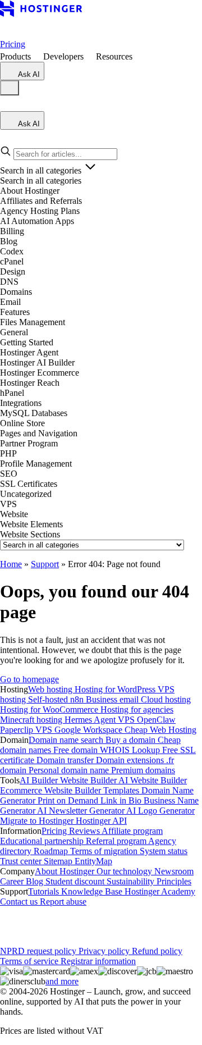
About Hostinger (66, 871)
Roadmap (52, 851)
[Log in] (6, 106)
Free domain (76, 750)
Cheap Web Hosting (160, 729)
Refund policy (157, 951)
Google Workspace (89, 729)
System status (163, 851)
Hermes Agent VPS (101, 719)
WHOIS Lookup (131, 750)
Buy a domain (131, 740)
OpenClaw (156, 719)
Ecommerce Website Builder (51, 790)
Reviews (85, 831)
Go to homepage (29, 679)
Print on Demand (69, 800)
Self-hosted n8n (57, 699)
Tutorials (44, 891)
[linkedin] (9, 922)
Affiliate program (132, 831)
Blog (35, 881)
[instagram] (45, 922)
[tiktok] (117, 922)
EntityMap (93, 861)
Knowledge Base (93, 891)
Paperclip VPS (27, 729)
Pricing (12, 44)
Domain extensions (131, 760)
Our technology (125, 871)
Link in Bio (122, 800)
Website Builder (89, 780)
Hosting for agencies (136, 709)
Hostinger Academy (160, 891)
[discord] (135, 922)
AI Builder (40, 780)
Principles (174, 881)
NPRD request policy (39, 951)
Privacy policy (105, 951)
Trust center (22, 861)
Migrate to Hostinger (38, 820)
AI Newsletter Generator (81, 810)
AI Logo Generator (160, 810)
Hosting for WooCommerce (50, 709)
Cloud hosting (166, 699)
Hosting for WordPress (116, 689)
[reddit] (99, 922)
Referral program (117, 841)
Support (45, 564)
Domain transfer (66, 760)
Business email (113, 699)
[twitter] (63, 922)
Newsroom (174, 871)
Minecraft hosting (32, 719)
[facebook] (27, 922)
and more (62, 981)
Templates (122, 790)
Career (13, 881)
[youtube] (81, 922)
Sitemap (59, 861)
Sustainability (132, 881)
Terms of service (30, 961)
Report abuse (63, 901)
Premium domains (143, 770)
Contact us (20, 901)
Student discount (76, 881)
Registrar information (98, 961)
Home (11, 564)
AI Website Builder (152, 780)
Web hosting (51, 689)
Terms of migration (105, 851)
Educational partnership (43, 841)
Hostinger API (101, 820)
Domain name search (67, 740)
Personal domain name (70, 770)
